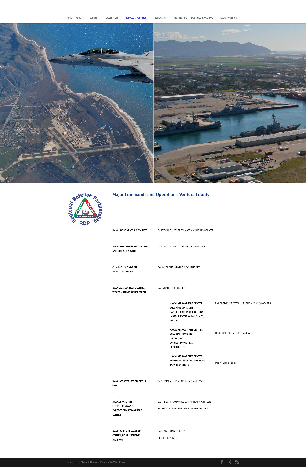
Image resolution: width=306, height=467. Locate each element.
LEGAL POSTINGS (228, 18)
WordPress (119, 462)
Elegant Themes (89, 462)
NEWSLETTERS (111, 18)
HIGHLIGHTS (160, 18)
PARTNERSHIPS (180, 18)
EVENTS (93, 18)
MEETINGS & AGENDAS (202, 18)
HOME (69, 18)
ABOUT (79, 18)
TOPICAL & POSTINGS (136, 18)
